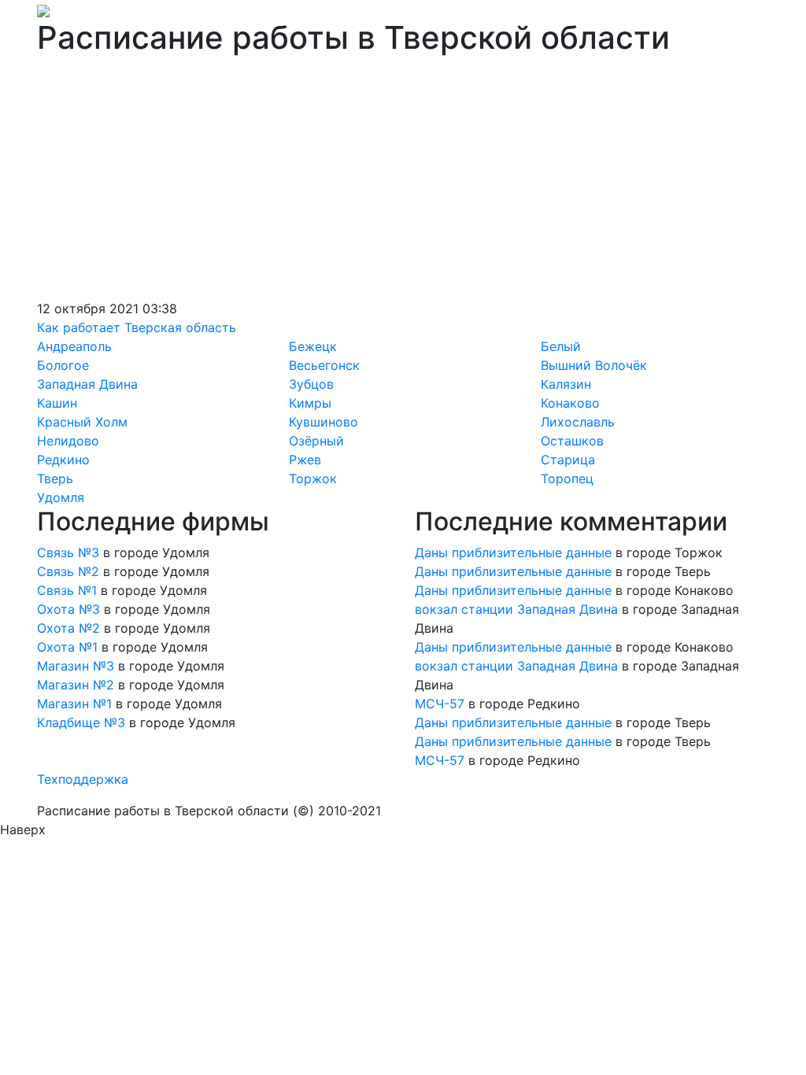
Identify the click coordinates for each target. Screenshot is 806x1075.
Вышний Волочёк (594, 365)
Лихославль (578, 422)
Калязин (566, 384)
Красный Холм (82, 422)
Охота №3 (68, 609)
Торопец (567, 478)
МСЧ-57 (439, 703)
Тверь (55, 478)
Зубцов (311, 384)
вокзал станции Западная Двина (516, 609)
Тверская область (180, 327)
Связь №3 (68, 552)
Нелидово (68, 441)
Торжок (313, 478)
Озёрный (316, 441)
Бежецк (313, 346)
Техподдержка (82, 779)
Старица (568, 459)
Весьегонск (324, 365)
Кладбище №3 (81, 722)
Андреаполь (74, 346)
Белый (561, 346)
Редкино (63, 459)
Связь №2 (68, 571)
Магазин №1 (74, 703)
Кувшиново (323, 422)
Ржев (305, 459)
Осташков (572, 441)
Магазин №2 (75, 685)
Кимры (310, 403)
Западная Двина (87, 384)
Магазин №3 (75, 666)
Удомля (60, 497)
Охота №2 (68, 628)
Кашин (57, 403)
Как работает (78, 327)
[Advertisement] (403, 181)
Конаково (570, 403)
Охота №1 (67, 647)
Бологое (63, 365)
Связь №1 (67, 590)
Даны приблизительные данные (513, 552)
